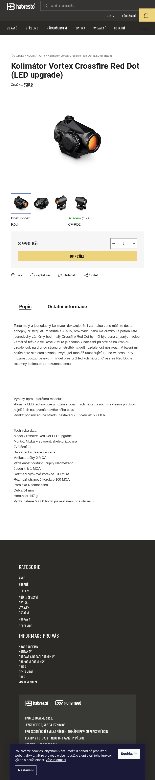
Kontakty (25, 651)
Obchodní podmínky (32, 661)
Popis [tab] (25, 306)
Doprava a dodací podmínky (37, 656)
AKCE (22, 578)
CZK (109, 16)
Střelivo (24, 591)
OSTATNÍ (24, 612)
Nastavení (26, 770)
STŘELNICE (25, 626)
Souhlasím (129, 753)
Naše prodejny (28, 647)
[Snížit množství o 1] (114, 243)
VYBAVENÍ (24, 607)
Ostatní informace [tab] (67, 306)
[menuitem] (12, 28)
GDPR (22, 677)
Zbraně (23, 584)
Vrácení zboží (28, 682)
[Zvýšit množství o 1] (134, 243)
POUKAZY (24, 619)
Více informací (56, 760)
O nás (22, 666)
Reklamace (26, 672)
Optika (23, 602)
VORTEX (28, 84)
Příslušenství (28, 597)
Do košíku (77, 256)
